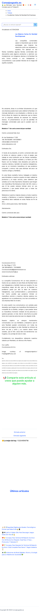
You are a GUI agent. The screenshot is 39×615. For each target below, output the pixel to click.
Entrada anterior (19, 432)
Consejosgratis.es (11, 2)
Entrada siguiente (20, 435)
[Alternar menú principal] (35, 5)
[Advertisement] (19, 85)
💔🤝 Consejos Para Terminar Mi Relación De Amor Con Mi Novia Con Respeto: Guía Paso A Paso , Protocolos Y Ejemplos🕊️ (18, 540)
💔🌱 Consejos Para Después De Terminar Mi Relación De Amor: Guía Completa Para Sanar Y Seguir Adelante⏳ (19, 547)
